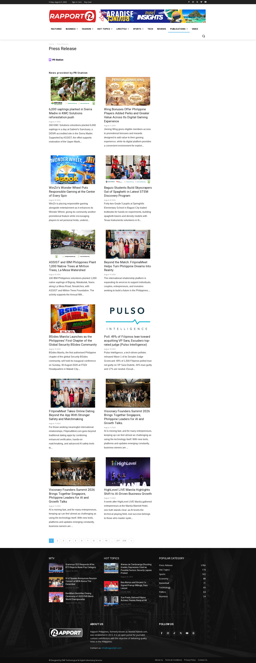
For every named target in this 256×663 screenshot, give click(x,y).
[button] (203, 36)
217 (118, 540)
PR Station (80, 72)
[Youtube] (205, 2)
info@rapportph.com (111, 648)
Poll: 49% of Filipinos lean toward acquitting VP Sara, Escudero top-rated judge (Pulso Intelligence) (127, 340)
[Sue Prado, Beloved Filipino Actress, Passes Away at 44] (111, 601)
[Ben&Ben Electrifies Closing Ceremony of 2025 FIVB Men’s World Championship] (56, 597)
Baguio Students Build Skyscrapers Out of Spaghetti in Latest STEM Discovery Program (128, 191)
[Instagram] (193, 2)
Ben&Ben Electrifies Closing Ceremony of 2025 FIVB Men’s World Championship (79, 596)
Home (51, 44)
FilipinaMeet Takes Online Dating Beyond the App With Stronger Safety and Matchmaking (71, 415)
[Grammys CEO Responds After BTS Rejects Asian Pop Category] (56, 568)
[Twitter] (197, 2)
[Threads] (193, 633)
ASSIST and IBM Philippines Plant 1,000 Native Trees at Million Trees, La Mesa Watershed (72, 266)
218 (124, 540)
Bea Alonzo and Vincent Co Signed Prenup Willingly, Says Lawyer (134, 585)
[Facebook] (189, 2)
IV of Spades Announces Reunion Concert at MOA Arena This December (81, 581)
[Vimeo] (201, 2)
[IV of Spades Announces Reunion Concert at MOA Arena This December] (56, 582)
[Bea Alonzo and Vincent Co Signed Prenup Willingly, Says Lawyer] (111, 586)
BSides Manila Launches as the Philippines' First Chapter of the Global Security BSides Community (73, 340)
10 (106, 540)
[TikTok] (174, 633)
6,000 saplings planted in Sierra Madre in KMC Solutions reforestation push (70, 113)
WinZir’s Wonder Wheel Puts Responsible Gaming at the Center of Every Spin (72, 191)
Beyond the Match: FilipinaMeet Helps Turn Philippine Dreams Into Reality (127, 266)
